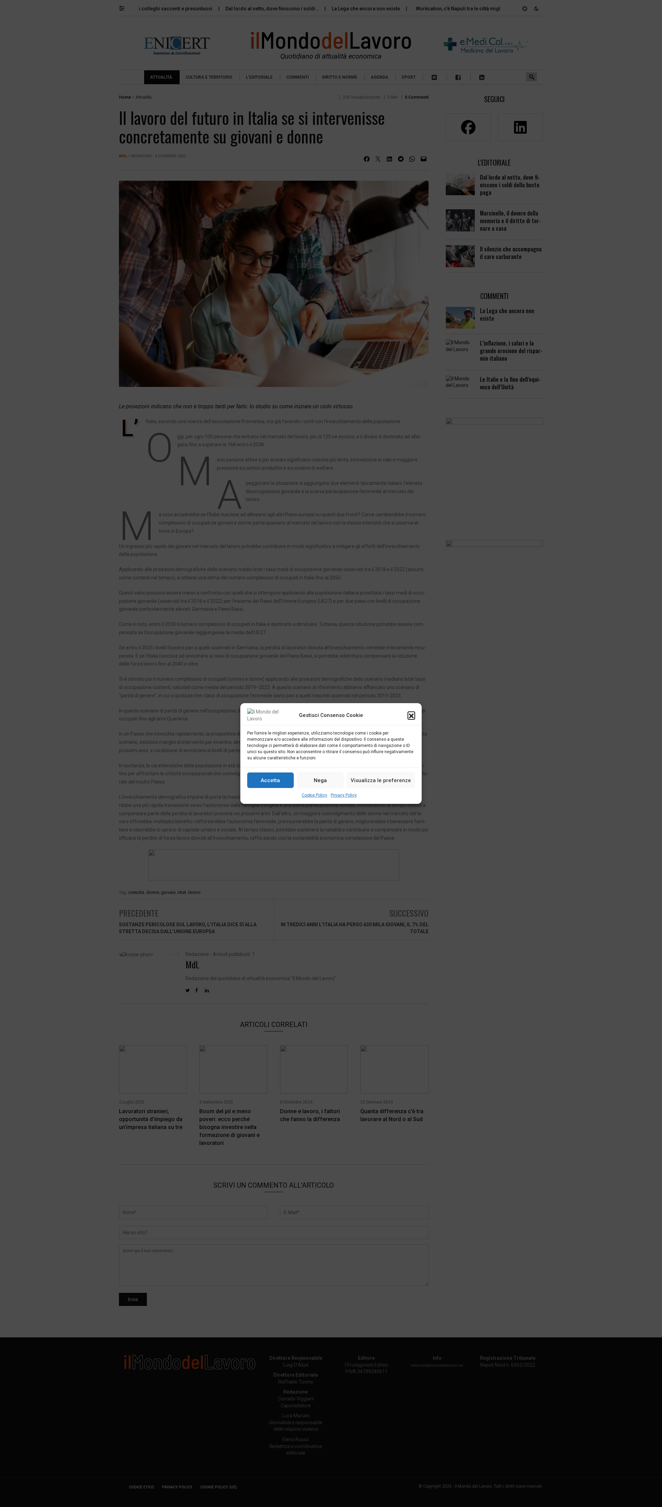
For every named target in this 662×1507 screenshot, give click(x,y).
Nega (320, 780)
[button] (411, 715)
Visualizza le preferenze (381, 780)
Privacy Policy (344, 795)
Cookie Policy (314, 795)
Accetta (270, 780)
